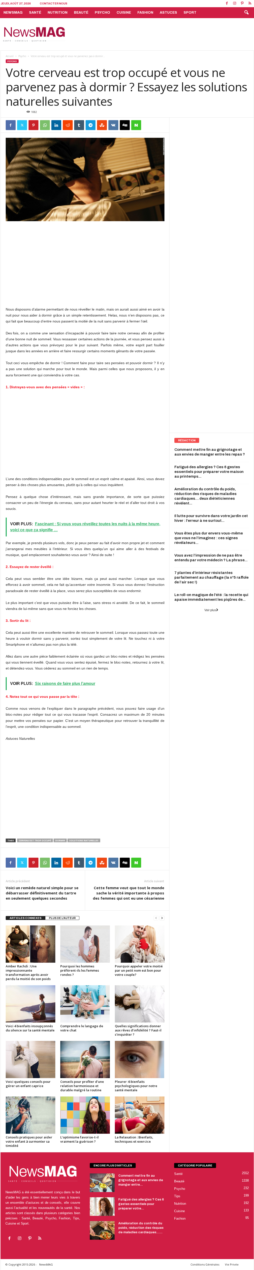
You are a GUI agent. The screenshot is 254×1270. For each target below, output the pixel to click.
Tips (177, 1196)
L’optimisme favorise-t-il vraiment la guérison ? (79, 1139)
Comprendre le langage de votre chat (81, 1028)
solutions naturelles (83, 840)
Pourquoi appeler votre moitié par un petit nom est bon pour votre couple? (139, 970)
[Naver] (136, 125)
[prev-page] (156, 918)
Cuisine (124, 12)
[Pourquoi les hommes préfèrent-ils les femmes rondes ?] (85, 944)
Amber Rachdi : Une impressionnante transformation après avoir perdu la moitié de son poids (28, 972)
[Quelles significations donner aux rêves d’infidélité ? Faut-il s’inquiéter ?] (139, 1004)
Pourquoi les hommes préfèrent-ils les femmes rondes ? (79, 970)
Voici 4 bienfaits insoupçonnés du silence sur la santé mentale (30, 1028)
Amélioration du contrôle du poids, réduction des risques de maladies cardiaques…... (140, 1228)
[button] (246, 12)
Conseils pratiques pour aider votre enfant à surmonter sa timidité (29, 1141)
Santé (35, 12)
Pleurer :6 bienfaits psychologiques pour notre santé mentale (136, 1085)
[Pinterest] (242, 3)
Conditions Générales (204, 1264)
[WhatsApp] (45, 125)
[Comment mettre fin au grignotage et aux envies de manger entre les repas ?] (102, 1182)
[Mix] (102, 125)
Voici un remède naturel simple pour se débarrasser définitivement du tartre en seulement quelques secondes (42, 893)
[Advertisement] (163, 34)
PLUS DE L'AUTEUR (62, 918)
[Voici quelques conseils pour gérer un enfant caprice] (30, 1059)
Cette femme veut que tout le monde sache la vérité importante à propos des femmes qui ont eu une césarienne (128, 893)
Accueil (10, 56)
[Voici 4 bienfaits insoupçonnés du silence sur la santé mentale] (30, 1004)
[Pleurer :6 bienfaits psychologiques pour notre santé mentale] (139, 1059)
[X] (22, 125)
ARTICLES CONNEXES (25, 918)
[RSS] (250, 3)
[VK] (113, 125)
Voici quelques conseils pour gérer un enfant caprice (28, 1083)
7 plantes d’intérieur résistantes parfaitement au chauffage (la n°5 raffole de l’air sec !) (211, 577)
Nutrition (57, 12)
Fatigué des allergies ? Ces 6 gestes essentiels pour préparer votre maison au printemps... (209, 471)
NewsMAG (13, 12)
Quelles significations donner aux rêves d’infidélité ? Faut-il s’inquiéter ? (138, 1030)
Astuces (168, 12)
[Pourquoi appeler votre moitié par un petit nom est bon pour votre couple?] (139, 944)
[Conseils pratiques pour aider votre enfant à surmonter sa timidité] (30, 1115)
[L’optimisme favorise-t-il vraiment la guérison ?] (85, 1115)
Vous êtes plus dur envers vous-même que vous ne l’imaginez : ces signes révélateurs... (208, 538)
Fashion (145, 12)
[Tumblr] (79, 125)
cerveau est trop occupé (35, 840)
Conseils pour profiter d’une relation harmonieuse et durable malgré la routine (82, 1085)
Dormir (60, 840)
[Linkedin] (56, 125)
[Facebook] (227, 3)
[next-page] (161, 918)
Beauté (81, 12)
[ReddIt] (68, 125)
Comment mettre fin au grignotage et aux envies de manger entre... (140, 1180)
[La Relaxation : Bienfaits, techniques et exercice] (139, 1115)
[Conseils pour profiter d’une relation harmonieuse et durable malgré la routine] (85, 1059)
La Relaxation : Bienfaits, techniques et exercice (134, 1139)
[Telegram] (90, 125)
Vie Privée (232, 1264)
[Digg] (125, 125)
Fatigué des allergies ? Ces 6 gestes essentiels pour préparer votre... (141, 1204)
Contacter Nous (53, 3)
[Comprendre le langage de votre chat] (85, 1004)
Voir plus (210, 610)
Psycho (102, 12)
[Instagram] (235, 3)
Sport (190, 12)
